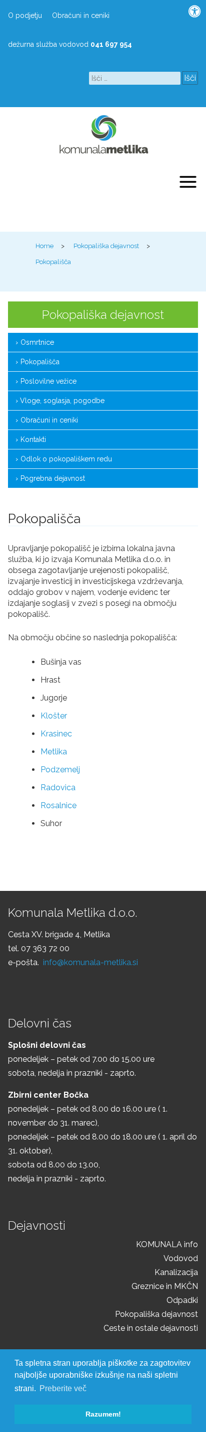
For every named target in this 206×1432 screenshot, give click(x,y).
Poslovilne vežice (48, 381)
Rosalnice (58, 805)
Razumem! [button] (103, 1414)
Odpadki (182, 1300)
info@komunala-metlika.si (90, 962)
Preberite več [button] (63, 1388)
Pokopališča (40, 362)
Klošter (53, 715)
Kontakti (33, 439)
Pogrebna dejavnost (52, 478)
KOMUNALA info (167, 1244)
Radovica (58, 787)
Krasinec (56, 733)
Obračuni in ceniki (81, 15)
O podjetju (25, 15)
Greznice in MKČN (165, 1286)
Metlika (53, 751)
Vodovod (181, 1258)
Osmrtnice (37, 342)
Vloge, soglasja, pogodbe (62, 401)
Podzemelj (60, 769)
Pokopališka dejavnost (156, 1314)
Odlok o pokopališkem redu (66, 459)
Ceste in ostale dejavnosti (151, 1328)
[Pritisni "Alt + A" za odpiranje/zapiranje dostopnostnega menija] (195, 11)
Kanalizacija (176, 1272)
